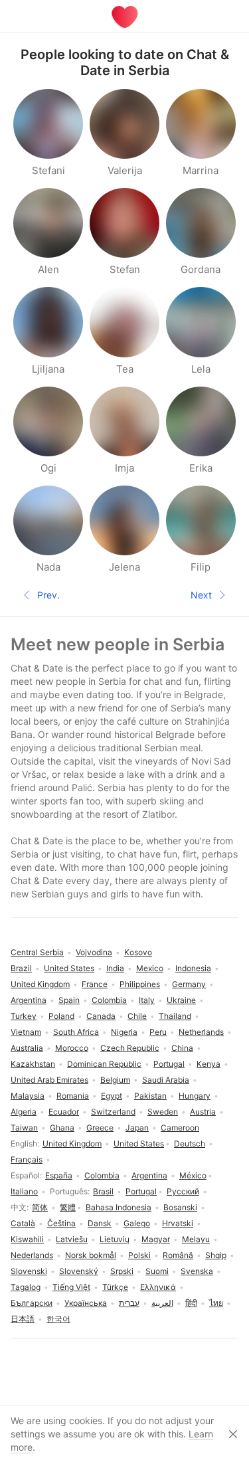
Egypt (111, 1096)
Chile (137, 1016)
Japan (137, 1128)
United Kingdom (72, 1143)
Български (31, 1303)
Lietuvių (114, 1239)
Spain (69, 1000)
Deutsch (189, 1143)
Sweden (162, 1112)
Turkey (24, 1016)
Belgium (115, 1080)
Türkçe (115, 1287)
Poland (61, 1016)
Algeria (24, 1112)
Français (26, 1159)
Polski (139, 1255)
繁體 (68, 1207)
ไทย (216, 1303)
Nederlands (32, 1255)
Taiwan (24, 1128)
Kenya (208, 1064)
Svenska (197, 1271)
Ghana (62, 1128)
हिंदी (191, 1303)
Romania (72, 1096)
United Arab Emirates (49, 1080)
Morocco (71, 1048)
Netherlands (201, 1032)
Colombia (102, 1175)
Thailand (175, 1016)
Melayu (196, 1239)
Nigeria (124, 1032)
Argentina (149, 1175)
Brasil (103, 1191)
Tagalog (26, 1287)
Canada (101, 1016)
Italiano (24, 1191)
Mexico (149, 968)
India (115, 968)
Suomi (157, 1271)
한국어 (58, 1319)
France (95, 984)
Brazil (21, 968)
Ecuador (63, 1112)
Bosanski (180, 1207)
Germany (189, 984)
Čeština (61, 1223)
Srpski (121, 1271)
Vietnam (26, 1032)
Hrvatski (177, 1223)
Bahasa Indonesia (118, 1207)
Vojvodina (94, 952)
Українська (85, 1303)
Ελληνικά (158, 1287)
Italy (147, 1000)
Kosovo (138, 952)
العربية (162, 1303)
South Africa (76, 1032)
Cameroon (180, 1128)
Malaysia (27, 1096)
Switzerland (113, 1112)
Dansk (100, 1223)
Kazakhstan (33, 1064)
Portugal (141, 1191)
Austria (203, 1112)
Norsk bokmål (90, 1255)
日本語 (23, 1319)
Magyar (155, 1239)
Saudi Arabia (165, 1080)
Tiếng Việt (71, 1287)
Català (23, 1223)
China (182, 1048)
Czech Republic (129, 1048)
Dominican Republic (104, 1064)
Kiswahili (27, 1239)
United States (139, 1143)
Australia (27, 1048)
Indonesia (193, 968)
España (58, 1175)
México (193, 1175)
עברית (129, 1303)
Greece (100, 1128)
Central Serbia (37, 952)
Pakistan (150, 1096)
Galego (137, 1223)
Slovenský (78, 1271)
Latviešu (72, 1239)
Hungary (194, 1096)
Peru (158, 1032)
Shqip (215, 1255)
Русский (183, 1191)
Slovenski (29, 1271)
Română (178, 1255)
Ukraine (181, 1000)
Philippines (140, 984)
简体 (40, 1207)
